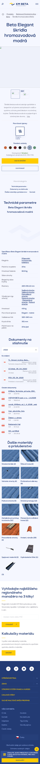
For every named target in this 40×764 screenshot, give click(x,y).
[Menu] (37, 4)
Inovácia (23, 713)
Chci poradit (20, 168)
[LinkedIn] (31, 669)
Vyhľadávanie (3, 4)
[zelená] (34, 147)
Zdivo (4, 684)
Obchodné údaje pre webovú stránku (20, 745)
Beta (8, 17)
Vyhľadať (9, 624)
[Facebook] (8, 669)
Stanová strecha (28, 298)
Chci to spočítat (20, 161)
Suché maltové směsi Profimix (16, 700)
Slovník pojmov (25, 725)
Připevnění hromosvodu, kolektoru (27, 260)
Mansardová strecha (27, 301)
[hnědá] (10, 147)
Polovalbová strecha (26, 295)
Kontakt (32, 192)
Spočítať (9, 653)
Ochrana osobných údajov (20, 749)
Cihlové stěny (8, 695)
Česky (22, 737)
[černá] (20, 147)
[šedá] (25, 147)
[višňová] (15, 147)
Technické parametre (18, 186)
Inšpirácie (5, 721)
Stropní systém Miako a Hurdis (16, 689)
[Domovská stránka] (3, 14)
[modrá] (29, 147)
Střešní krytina (9, 678)
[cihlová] (5, 147)
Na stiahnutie (25, 717)
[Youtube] (24, 669)
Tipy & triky (24, 721)
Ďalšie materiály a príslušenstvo (16, 192)
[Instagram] (16, 669)
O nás (4, 713)
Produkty (10, 14)
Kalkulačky (20, 760)
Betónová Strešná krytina (26, 14)
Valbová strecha (28, 292)
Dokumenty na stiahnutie (19, 189)
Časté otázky (6, 729)
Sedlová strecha (28, 290)
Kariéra (4, 725)
